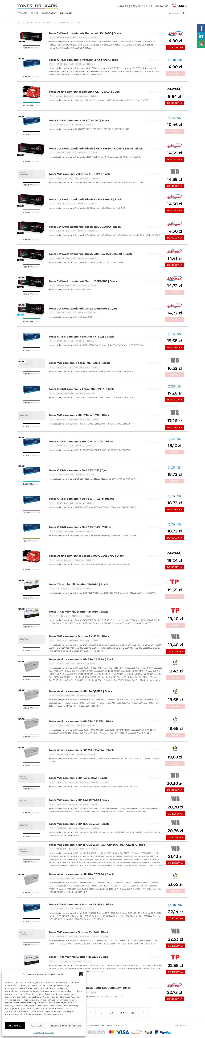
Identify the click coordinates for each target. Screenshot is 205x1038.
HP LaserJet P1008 (139, 758)
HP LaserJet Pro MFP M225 (111, 733)
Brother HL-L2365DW (141, 648)
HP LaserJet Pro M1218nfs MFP (82, 677)
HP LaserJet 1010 (83, 699)
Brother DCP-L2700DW (60, 648)
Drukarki (66, 13)
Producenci (181, 1026)
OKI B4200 (91, 129)
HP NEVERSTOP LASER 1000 (89, 424)
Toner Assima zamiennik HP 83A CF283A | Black (81, 721)
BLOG (149, 6)
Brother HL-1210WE (83, 623)
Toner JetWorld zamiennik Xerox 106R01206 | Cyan (83, 308)
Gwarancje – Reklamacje (100, 1026)
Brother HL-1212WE (102, 623)
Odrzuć (37, 1025)
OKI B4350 (124, 129)
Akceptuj (15, 1025)
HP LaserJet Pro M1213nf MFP (76, 674)
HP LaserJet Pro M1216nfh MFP (135, 674)
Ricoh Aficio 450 (131, 235)
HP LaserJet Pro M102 (85, 786)
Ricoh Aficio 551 (82, 262)
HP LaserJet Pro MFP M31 (134, 811)
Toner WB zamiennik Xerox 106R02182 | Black (79, 362)
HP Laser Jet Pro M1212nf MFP (104, 859)
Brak (175, 73)
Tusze (34, 13)
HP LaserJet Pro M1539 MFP (73, 892)
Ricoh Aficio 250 (99, 208)
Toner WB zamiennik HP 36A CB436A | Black (79, 823)
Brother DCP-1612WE (143, 620)
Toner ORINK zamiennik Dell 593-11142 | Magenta (81, 498)
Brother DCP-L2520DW (107, 645)
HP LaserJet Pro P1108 (112, 680)
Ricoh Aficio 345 (99, 235)
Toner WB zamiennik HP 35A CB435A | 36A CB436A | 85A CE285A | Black (97, 844)
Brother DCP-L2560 (152, 645)
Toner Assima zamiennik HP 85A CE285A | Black (81, 659)
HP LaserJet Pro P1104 (69, 680)
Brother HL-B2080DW (109, 182)
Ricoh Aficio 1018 (99, 996)
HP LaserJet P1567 (102, 882)
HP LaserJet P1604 (99, 886)
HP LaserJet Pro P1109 (134, 680)
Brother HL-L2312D (150, 940)
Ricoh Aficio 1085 (83, 157)
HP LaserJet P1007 (120, 758)
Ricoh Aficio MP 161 (116, 208)
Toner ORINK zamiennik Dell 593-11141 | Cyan (78, 470)
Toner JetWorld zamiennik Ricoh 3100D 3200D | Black (85, 226)
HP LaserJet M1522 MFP (109, 832)
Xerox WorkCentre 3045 (123, 371)
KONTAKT (120, 1026)
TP (58, 589)
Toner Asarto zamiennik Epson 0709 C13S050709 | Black (86, 555)
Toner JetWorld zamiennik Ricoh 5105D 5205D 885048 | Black (90, 253)
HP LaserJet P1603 (81, 886)
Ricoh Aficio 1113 (115, 996)
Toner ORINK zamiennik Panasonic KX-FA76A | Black (84, 59)
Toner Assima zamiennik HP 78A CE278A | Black (81, 874)
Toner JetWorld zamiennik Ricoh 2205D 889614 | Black (85, 199)
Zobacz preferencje (66, 1025)
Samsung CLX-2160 (103, 100)
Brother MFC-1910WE (141, 623)
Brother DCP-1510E (84, 620)
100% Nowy (82, 37)
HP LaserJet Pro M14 (85, 808)
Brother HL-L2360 (122, 648)
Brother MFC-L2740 (93, 651)
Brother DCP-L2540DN (131, 645)
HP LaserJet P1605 (118, 886)
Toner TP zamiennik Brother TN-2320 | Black (78, 956)
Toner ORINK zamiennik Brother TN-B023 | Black (81, 336)
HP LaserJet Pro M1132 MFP (110, 668)
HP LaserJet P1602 (63, 886)
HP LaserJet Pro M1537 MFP (132, 889)
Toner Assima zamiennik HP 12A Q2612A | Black (80, 691)
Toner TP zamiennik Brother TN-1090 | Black (78, 584)
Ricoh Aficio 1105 (100, 157)
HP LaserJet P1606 (136, 886)
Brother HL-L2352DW (59, 944)
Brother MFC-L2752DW (144, 944)
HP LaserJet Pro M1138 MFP (103, 671)
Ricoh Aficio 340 (83, 235)
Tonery (23, 13)
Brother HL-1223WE (146, 593)
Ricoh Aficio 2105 (133, 157)
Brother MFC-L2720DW (72, 651)
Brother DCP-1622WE (85, 593)
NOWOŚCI (123, 6)
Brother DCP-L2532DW (107, 940)
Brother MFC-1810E (121, 623)
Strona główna (31, 22)
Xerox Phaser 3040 (102, 371)
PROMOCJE (137, 6)
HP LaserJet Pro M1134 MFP (136, 668)
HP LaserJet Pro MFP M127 (140, 730)
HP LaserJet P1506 (72, 835)
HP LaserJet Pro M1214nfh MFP (105, 674)
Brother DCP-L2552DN (130, 940)
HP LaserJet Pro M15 (105, 808)
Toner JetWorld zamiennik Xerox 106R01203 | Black (83, 281)
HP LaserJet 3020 (87, 703)
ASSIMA (60, 664)
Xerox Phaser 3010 (84, 371)
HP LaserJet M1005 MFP (65, 706)
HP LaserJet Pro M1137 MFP (77, 671)
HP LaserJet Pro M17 (145, 808)
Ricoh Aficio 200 (83, 208)
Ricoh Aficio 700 (98, 262)
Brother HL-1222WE (126, 593)
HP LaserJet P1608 (64, 889)
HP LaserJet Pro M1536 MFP (104, 889)
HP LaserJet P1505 (146, 856)
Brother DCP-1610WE (122, 620)
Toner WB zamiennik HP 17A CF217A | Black (78, 777)
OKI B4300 (113, 129)
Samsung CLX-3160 (140, 100)
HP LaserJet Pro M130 (106, 786)
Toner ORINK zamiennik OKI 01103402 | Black (79, 120)
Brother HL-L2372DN (80, 944)
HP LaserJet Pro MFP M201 (84, 733)
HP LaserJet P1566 (84, 882)
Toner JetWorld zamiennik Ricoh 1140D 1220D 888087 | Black (90, 987)
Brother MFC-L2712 (100, 944)
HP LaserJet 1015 (115, 699)
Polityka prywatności (44, 1032)
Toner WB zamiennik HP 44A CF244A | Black (79, 800)
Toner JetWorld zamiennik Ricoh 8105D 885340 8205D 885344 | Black (96, 148)
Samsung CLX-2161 (121, 100)
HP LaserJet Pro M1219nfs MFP (111, 677)
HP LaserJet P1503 (130, 832)
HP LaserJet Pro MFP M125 (88, 730)
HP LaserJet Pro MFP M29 (83, 811)
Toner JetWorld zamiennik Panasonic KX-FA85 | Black (85, 33)
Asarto (59, 96)
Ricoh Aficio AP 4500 (149, 235)
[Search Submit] (182, 13)
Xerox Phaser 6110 (83, 289)
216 (112, 1012)
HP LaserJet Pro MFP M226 (137, 733)
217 (122, 1012)
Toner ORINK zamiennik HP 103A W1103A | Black (81, 441)
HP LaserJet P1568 (120, 882)
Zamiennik (70, 37)
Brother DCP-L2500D (85, 645)
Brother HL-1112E (65, 623)
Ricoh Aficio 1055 (115, 262)
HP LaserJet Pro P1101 (137, 677)
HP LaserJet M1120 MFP (86, 832)
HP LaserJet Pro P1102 (85, 668)
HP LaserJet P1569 (138, 882)
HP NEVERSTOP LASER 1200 (117, 424)
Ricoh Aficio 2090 (116, 157)
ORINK (59, 64)
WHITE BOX (61, 178)
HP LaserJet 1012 (99, 699)
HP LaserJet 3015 (70, 703)
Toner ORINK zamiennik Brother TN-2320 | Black (81, 904)
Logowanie (161, 6)
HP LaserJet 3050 (121, 703)
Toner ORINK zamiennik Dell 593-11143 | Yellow (80, 527)
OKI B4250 (102, 129)
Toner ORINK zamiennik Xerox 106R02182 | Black (81, 389)
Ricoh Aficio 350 (115, 235)
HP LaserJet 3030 (104, 703)
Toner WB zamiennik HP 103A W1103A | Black (79, 415)
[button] (81, 974)
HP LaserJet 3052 (139, 703)
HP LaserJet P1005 (84, 758)
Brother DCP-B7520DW (86, 182)
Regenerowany (81, 96)
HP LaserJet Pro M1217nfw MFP (112, 862)
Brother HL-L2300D (81, 648)
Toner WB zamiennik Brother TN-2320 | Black (79, 636)
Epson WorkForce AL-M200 (88, 564)
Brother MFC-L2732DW (121, 944)
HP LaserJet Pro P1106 (90, 680)
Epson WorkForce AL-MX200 (116, 564)
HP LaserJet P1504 (148, 832)
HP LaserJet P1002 (84, 865)
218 (132, 1012)
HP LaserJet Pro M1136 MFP (133, 865)
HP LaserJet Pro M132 (128, 786)
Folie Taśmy (49, 13)
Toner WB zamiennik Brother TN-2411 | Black (78, 932)
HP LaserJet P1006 (102, 758)
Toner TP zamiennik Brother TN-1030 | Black (78, 611)
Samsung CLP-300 (84, 100)
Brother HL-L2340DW (102, 648)
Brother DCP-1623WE (106, 593)
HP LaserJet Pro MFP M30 (109, 811)
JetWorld (60, 37)
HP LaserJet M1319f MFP (89, 706)
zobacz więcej (154, 680)
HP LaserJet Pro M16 (125, 808)
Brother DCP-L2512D (85, 940)
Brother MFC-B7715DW (132, 182)
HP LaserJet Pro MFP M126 (114, 730)
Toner (52, 37)
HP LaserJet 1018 (132, 699)
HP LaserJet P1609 (82, 889)
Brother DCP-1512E (103, 620)
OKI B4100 (80, 129)
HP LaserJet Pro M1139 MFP (130, 671)
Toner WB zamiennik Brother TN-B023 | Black (79, 174)
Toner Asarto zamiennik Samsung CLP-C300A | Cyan (84, 91)
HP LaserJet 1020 (148, 699)
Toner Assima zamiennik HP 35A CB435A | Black (81, 750)
